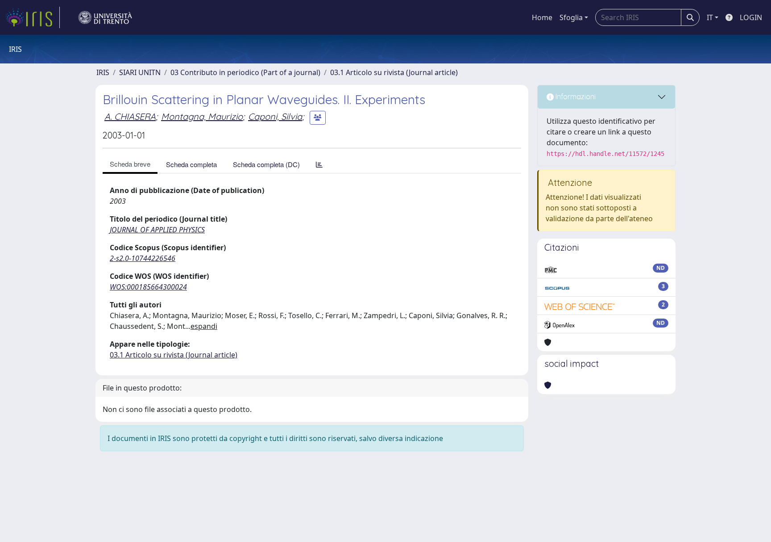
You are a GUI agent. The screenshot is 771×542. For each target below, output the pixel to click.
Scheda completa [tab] (191, 164)
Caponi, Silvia (275, 116)
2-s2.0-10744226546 (142, 258)
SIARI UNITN (140, 72)
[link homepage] (32, 17)
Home (542, 17)
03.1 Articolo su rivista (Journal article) (394, 72)
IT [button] (710, 17)
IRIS (102, 72)
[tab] (319, 164)
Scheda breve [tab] (130, 163)
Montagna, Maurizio (202, 116)
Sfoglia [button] (571, 17)
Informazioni (575, 96)
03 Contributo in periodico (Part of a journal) (245, 72)
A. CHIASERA (130, 116)
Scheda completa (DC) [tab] (266, 164)
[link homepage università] (105, 17)
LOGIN (751, 17)
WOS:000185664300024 (148, 287)
